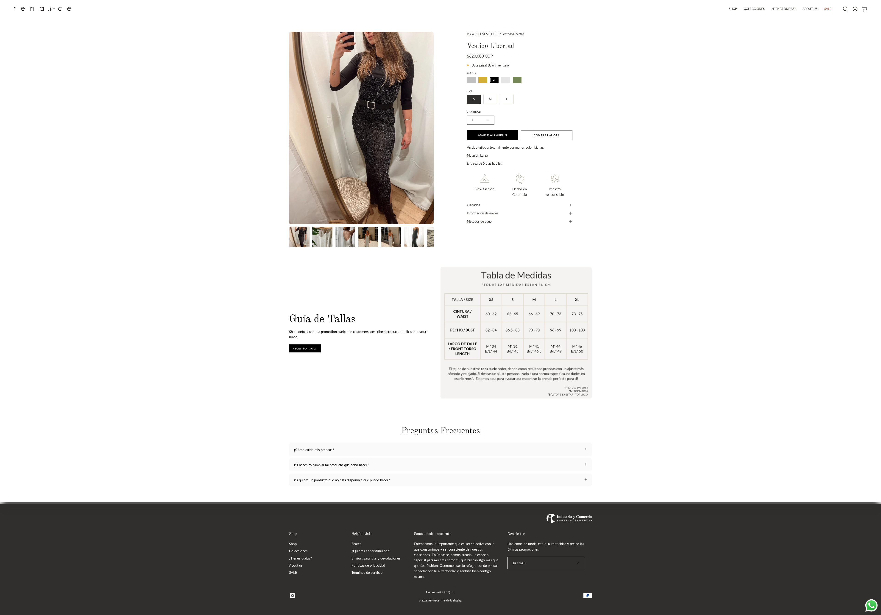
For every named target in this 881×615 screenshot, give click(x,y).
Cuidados (473, 205)
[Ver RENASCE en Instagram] (292, 595)
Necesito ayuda (305, 348)
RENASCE (434, 600)
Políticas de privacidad (368, 565)
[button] (754, 9)
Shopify (457, 600)
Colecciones (298, 551)
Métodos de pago (479, 221)
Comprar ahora (547, 135)
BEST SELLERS (488, 34)
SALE (293, 573)
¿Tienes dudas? (300, 558)
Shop (293, 534)
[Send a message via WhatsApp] (871, 605)
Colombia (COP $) (438, 592)
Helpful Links (361, 534)
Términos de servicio (367, 573)
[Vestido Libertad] (299, 237)
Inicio (470, 34)
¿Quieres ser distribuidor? (370, 551)
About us (296, 565)
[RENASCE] (42, 8)
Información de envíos (482, 213)
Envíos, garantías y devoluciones (376, 558)
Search (356, 544)
